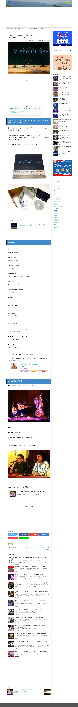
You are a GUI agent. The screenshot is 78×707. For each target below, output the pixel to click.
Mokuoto (11, 2)
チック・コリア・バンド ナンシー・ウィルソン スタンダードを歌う (31, 583)
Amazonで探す (33, 371)
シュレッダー (57, 199)
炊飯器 (55, 217)
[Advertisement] (39, 18)
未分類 (55, 211)
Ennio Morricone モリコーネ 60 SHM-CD (29, 364)
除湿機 (55, 226)
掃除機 (55, 210)
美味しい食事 (20, 28)
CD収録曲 (11, 109)
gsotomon (47, 549)
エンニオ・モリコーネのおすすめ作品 (19, 111)
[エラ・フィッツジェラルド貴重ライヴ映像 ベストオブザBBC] (11, 628)
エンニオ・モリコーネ (15, 547)
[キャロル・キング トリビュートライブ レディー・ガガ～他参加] (11, 654)
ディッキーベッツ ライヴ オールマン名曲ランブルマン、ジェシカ (64, 126)
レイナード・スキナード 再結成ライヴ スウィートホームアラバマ (64, 110)
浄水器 (55, 215)
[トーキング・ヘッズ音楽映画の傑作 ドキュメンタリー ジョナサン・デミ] (11, 560)
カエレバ (23, 227)
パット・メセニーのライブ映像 (17, 114)
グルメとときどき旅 (28, 28)
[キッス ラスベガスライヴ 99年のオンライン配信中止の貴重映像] (11, 636)
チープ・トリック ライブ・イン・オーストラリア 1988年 (29, 574)
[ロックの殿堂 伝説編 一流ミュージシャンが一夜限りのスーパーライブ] (11, 644)
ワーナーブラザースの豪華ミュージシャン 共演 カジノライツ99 (64, 153)
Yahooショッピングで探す (24, 371)
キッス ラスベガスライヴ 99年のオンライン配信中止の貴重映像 (30, 633)
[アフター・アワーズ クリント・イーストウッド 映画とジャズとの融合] (11, 594)
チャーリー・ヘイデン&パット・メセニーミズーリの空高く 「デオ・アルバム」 (26, 108)
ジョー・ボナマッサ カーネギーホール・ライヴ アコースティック (64, 78)
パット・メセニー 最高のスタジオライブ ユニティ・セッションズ (31, 491)
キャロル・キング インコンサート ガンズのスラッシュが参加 (30, 566)
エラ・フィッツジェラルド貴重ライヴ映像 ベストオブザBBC (30, 625)
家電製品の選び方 (10, 28)
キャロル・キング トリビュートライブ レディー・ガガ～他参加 (30, 651)
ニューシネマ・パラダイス (36, 547)
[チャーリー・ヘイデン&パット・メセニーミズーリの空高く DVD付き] (44, 534)
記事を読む (17, 564)
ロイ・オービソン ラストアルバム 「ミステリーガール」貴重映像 (64, 143)
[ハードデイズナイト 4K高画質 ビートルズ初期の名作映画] (11, 620)
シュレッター (57, 197)
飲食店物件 (35, 28)
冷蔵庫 (55, 203)
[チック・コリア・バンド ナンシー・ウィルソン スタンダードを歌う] (11, 585)
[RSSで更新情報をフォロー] (68, 2)
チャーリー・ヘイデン (25, 547)
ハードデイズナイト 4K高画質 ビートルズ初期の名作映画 (29, 617)
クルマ (46, 28)
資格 (16, 28)
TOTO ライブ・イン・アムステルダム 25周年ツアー (28, 609)
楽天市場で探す (42, 371)
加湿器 (55, 204)
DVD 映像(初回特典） (14, 112)
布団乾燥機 (56, 208)
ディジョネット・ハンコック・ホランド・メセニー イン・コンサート (64, 137)
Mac (55, 190)
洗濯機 (55, 213)
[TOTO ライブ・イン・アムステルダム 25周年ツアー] (11, 612)
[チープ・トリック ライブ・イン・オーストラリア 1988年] (11, 577)
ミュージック (41, 28)
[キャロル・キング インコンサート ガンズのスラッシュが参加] (11, 569)
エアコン (56, 192)
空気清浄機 (56, 218)
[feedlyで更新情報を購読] (66, 2)
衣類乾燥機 (56, 222)
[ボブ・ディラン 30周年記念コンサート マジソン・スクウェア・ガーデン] (11, 603)
